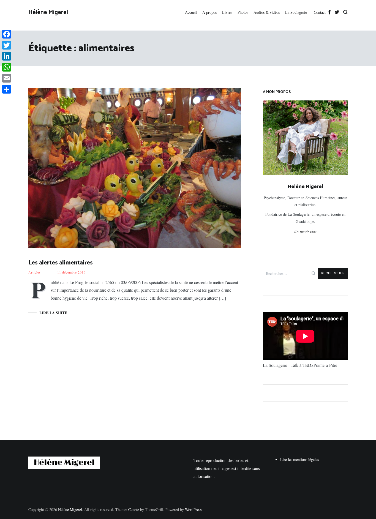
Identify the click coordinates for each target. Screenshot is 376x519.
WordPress (193, 509)
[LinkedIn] (6, 56)
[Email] (6, 78)
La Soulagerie (296, 12)
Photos (243, 12)
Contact (320, 12)
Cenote (133, 509)
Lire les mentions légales (299, 459)
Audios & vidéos (267, 12)
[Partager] (6, 89)
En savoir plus (305, 231)
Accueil (191, 12)
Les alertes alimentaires (60, 262)
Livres (227, 12)
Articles (34, 272)
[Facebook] (6, 34)
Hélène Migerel (48, 12)
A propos (209, 12)
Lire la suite (53, 313)
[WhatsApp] (6, 67)
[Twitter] (6, 45)
